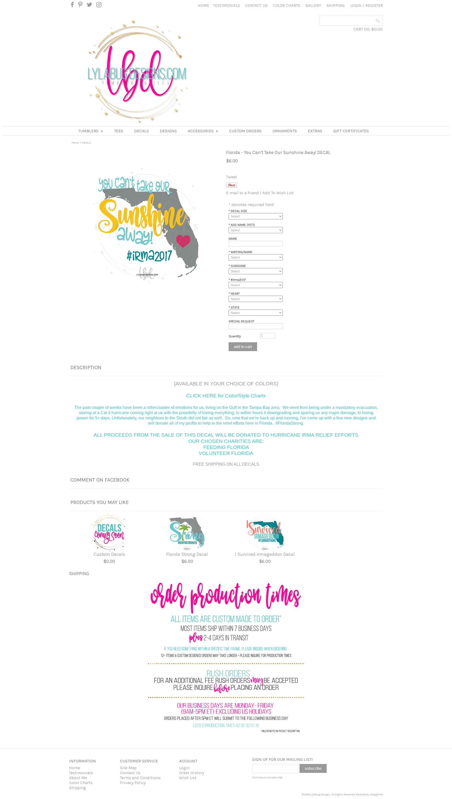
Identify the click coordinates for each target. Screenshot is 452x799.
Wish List (187, 777)
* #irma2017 (237, 280)
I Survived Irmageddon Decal (265, 554)
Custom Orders (245, 130)
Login (355, 5)
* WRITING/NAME (240, 252)
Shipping (335, 5)
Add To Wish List (278, 192)
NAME (233, 239)
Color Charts (286, 5)
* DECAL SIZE (238, 211)
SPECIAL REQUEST (242, 321)
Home (203, 5)
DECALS (141, 130)
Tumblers (90, 130)
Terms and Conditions (140, 777)
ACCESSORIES (203, 130)
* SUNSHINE (237, 266)
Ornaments (285, 130)
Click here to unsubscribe (267, 777)
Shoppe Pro (376, 794)
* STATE (234, 307)
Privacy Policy (133, 782)
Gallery (313, 5)
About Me (78, 777)
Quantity (235, 336)
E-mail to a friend (242, 192)
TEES (118, 130)
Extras (315, 130)
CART (358, 29)
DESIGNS (168, 130)
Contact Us (256, 5)
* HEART (234, 293)
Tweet (231, 176)
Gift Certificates (351, 130)
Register (374, 5)
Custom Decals (109, 554)
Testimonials (226, 5)
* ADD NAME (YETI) (242, 225)
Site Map (128, 768)
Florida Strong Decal (187, 554)
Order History (191, 773)
